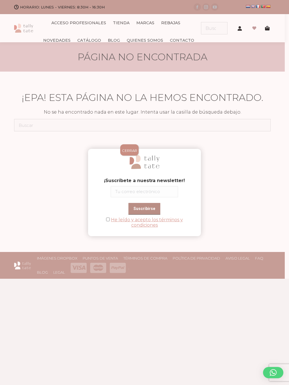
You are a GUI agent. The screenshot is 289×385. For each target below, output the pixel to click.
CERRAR (129, 150)
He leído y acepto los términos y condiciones (147, 222)
